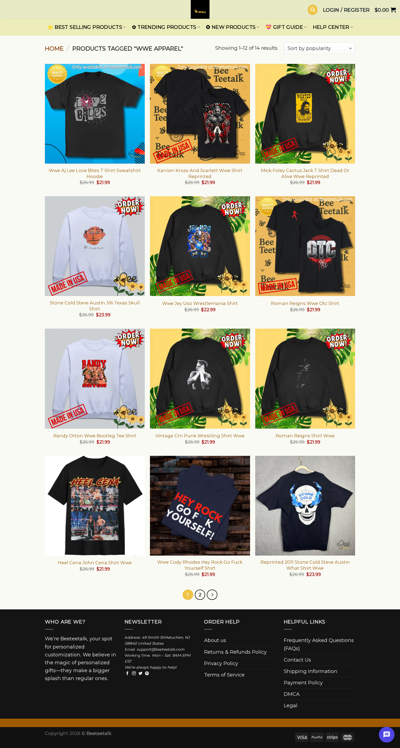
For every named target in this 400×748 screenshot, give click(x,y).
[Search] (313, 10)
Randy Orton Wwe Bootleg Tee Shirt (94, 435)
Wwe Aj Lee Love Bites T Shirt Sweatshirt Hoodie (95, 173)
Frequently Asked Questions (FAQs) (319, 644)
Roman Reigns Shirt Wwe (305, 435)
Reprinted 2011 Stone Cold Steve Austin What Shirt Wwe (305, 565)
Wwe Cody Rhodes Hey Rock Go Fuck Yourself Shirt (199, 565)
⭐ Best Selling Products (84, 27)
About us (215, 640)
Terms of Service (224, 675)
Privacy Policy (221, 663)
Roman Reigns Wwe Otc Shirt (305, 303)
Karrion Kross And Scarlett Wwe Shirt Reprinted (199, 173)
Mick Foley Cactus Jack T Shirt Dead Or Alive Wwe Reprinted (305, 173)
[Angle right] (212, 595)
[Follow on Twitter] (140, 673)
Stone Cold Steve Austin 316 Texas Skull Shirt (95, 305)
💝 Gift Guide (284, 27)
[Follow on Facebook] (127, 673)
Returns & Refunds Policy (235, 652)
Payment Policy (303, 683)
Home (54, 48)
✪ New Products (231, 27)
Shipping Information (310, 671)
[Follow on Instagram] (134, 673)
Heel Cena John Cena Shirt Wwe (95, 562)
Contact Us (297, 660)
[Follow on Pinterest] (147, 673)
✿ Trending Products (164, 27)
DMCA (292, 694)
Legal (290, 705)
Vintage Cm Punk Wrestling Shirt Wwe (200, 435)
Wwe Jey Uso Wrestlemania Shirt (200, 303)
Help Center (331, 27)
